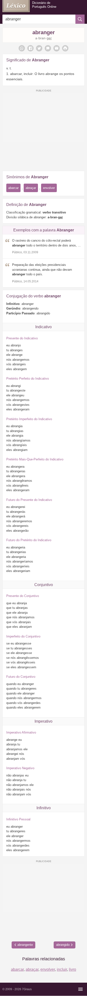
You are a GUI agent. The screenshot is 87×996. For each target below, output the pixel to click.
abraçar (31, 188)
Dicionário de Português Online (44, 4)
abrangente (25, 945)
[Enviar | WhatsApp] (22, 48)
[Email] (56, 48)
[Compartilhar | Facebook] (30, 48)
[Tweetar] (39, 48)
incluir (62, 969)
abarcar (13, 188)
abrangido (63, 945)
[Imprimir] (65, 48)
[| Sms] (48, 48)
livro (72, 969)
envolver (49, 188)
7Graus (27, 989)
